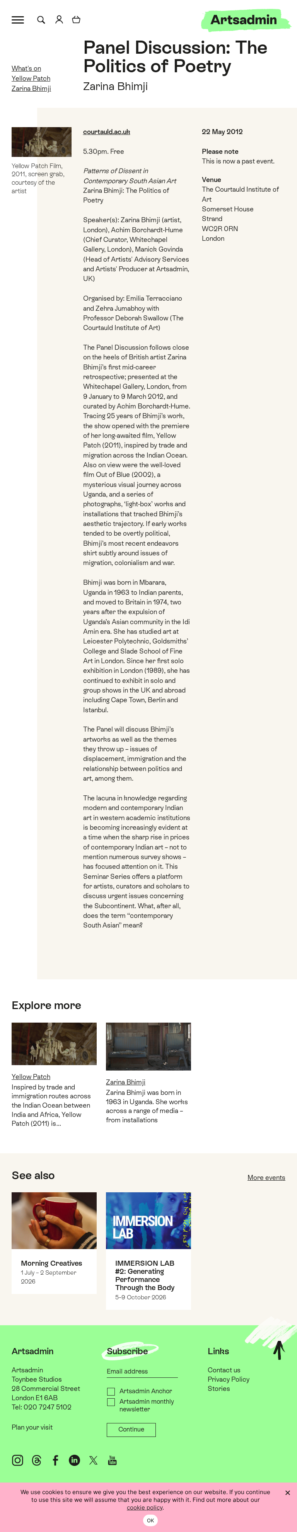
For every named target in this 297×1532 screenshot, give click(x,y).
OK (150, 1520)
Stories (219, 1388)
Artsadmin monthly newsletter (146, 1405)
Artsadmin (27, 1370)
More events (266, 1177)
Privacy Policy (228, 1379)
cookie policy (144, 1507)
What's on (26, 68)
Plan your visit (32, 1427)
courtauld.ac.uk (106, 132)
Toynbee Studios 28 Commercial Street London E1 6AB (46, 1388)
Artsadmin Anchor (145, 1391)
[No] (287, 1492)
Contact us (224, 1370)
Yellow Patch (31, 78)
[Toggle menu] (18, 19)
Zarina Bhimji (31, 88)
